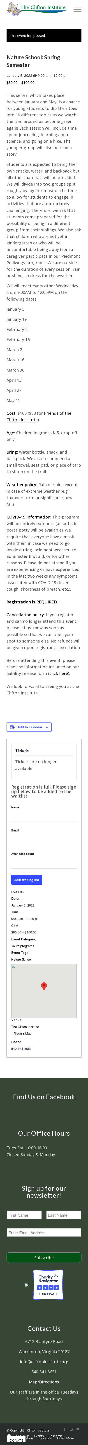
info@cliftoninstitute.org (44, 1361)
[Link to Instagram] (71, 1429)
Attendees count (22, 854)
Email (15, 830)
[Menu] (75, 9)
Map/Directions (44, 1382)
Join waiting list (26, 880)
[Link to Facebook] (64, 1429)
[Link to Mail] (78, 1429)
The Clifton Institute (25, 1026)
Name (15, 807)
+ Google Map (21, 1033)
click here (58, 673)
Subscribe (44, 1257)
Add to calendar (30, 727)
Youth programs (22, 946)
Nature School (21, 959)
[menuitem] (9, 1436)
